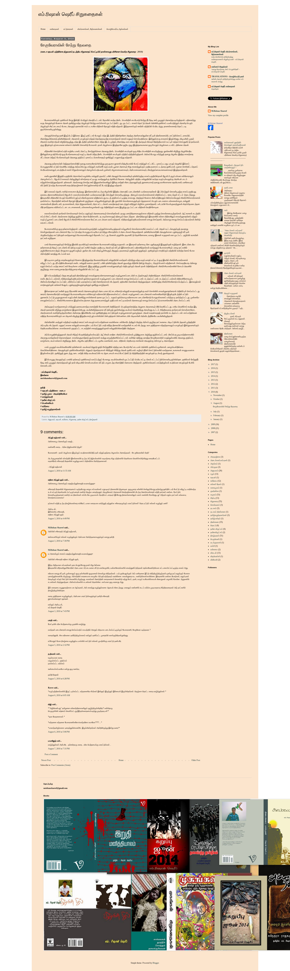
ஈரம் (226, 210)
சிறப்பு (212, 498)
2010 (213, 392)
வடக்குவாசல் (215, 542)
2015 (213, 372)
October (216, 399)
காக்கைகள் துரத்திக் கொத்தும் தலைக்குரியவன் (235, 143)
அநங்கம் (214, 464)
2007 (213, 432)
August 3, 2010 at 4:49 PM (59, 518)
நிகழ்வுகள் (93, 419)
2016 (213, 368)
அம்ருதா (214, 467)
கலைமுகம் (214, 488)
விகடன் (213, 553)
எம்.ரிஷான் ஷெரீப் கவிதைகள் (223, 86)
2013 (213, 380)
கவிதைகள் (54, 29)
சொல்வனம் (215, 505)
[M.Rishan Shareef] (210, 129)
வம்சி (212, 546)
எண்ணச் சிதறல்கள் (219, 67)
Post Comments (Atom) (60, 765)
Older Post (195, 760)
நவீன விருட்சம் (82, 419)
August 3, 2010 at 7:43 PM (59, 611)
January (216, 419)
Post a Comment (51, 754)
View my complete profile (218, 115)
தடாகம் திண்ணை (217, 512)
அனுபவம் (51, 419)
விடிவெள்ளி (215, 556)
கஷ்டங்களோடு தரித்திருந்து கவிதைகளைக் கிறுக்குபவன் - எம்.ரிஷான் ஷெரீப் (227, 59)
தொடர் (213, 525)
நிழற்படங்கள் (229, 313)
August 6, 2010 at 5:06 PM (59, 732)
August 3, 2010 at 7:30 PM (59, 541)
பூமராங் (227, 253)
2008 (213, 428)
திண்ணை (228, 334)
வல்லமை (214, 549)
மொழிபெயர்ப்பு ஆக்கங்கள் (117, 29)
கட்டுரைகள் (68, 29)
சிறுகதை (72, 419)
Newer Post (46, 760)
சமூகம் (213, 494)
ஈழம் (212, 474)
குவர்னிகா (214, 491)
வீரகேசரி (214, 560)
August (216, 403)
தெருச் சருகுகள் (231, 293)
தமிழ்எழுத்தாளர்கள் (218, 515)
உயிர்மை (65, 419)
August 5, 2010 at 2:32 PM (59, 645)
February (217, 415)
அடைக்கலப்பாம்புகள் (218, 460)
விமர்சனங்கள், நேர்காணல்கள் (90, 29)
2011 (213, 388)
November (217, 395)
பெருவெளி (214, 539)
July (215, 411)
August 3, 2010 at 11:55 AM (59, 471)
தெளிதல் (215, 89)
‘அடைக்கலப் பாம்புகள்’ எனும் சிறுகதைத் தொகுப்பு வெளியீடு (235, 232)
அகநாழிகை (215, 457)
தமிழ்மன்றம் (215, 518)
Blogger (156, 963)
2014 (213, 376)
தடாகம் (213, 508)
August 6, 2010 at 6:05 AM (59, 695)
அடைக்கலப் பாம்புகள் (233, 273)
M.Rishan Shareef (56, 527)
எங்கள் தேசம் (216, 484)
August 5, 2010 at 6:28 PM (59, 678)
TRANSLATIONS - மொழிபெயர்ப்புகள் (227, 76)
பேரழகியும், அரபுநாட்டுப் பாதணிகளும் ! (233, 166)
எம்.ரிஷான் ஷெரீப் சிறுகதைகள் (70, 13)
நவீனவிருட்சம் (216, 532)
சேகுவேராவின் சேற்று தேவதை (225, 406)
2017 (213, 364)
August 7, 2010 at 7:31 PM (59, 748)
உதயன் (58, 419)
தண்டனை (228, 188)
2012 (213, 384)
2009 (213, 424)
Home (43, 29)
